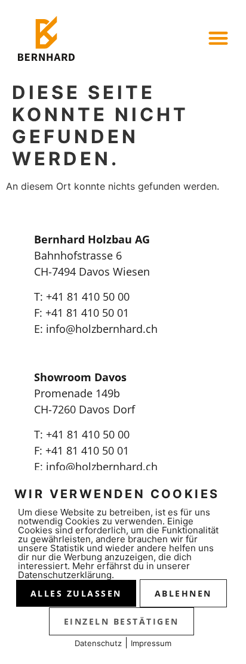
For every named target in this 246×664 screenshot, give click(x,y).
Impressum (151, 643)
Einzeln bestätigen (121, 621)
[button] (218, 38)
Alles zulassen (76, 593)
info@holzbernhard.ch (102, 329)
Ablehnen (183, 593)
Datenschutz (98, 643)
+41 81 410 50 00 (88, 296)
